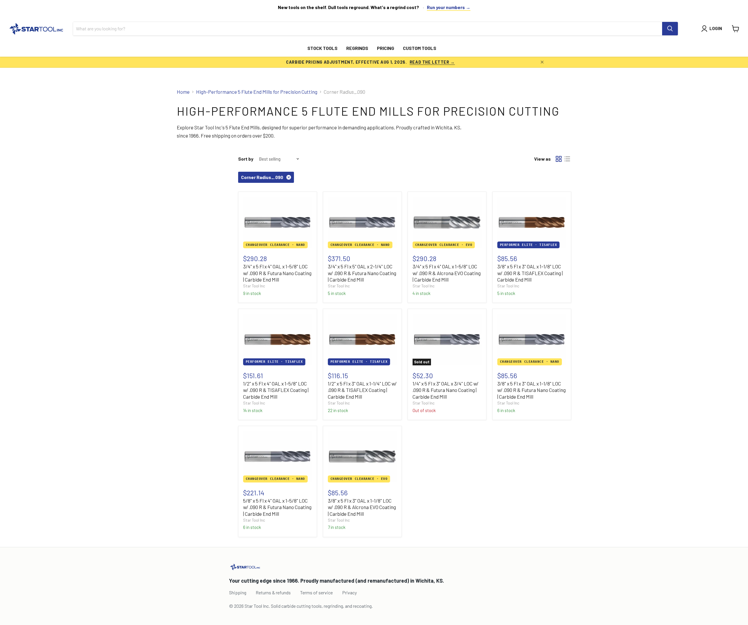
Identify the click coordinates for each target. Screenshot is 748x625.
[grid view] (559, 159)
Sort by (245, 159)
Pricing (385, 48)
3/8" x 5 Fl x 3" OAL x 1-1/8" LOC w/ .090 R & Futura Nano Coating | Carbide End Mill (531, 390)
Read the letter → (432, 62)
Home (183, 92)
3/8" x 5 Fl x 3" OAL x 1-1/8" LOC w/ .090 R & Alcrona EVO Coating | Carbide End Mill (362, 507)
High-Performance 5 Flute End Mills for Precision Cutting (256, 92)
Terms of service (316, 592)
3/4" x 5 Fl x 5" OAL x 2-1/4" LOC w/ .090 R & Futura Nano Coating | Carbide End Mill (362, 272)
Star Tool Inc (254, 285)
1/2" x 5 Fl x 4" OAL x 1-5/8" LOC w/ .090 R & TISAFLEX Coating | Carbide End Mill (276, 390)
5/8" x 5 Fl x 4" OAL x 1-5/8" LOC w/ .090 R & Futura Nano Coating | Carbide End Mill (277, 507)
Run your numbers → (448, 7)
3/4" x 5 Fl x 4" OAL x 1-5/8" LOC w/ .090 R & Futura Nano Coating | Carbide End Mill (277, 272)
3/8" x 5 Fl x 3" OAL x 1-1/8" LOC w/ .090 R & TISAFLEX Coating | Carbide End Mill (530, 272)
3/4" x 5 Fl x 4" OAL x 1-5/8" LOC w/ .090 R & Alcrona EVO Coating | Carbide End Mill (447, 272)
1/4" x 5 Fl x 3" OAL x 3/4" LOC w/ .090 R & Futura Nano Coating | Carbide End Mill (446, 390)
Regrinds (357, 48)
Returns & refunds (273, 592)
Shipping (237, 592)
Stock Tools (322, 48)
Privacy (349, 592)
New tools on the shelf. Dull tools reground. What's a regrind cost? (348, 7)
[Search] (670, 28)
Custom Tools (419, 48)
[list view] (567, 159)
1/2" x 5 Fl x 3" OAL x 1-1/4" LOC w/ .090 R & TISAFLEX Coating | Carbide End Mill (362, 390)
